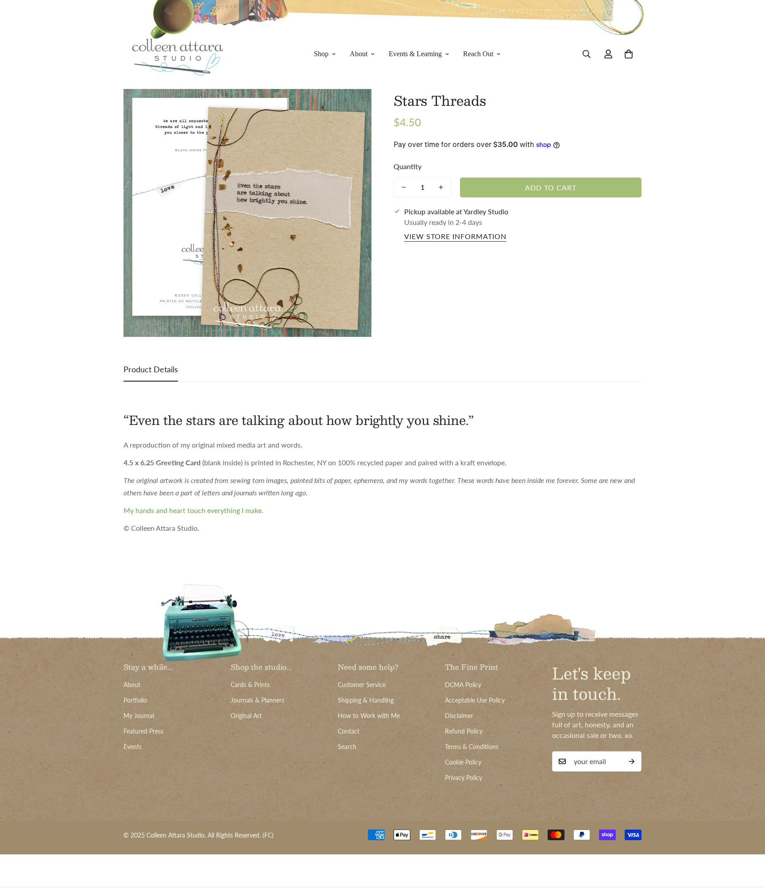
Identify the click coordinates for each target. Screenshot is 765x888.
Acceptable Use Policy (475, 700)
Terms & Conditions (471, 746)
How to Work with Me (369, 715)
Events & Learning (415, 54)
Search (347, 746)
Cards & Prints (250, 684)
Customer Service (362, 684)
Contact (348, 731)
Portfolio (135, 700)
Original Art (246, 715)
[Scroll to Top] (748, 840)
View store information (455, 236)
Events (133, 746)
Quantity (407, 166)
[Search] (586, 54)
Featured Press (143, 731)
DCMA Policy (463, 684)
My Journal (139, 715)
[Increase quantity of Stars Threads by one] (441, 187)
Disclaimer (459, 715)
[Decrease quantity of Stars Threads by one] (403, 187)
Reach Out (478, 54)
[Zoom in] (353, 108)
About (358, 54)
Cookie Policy (463, 762)
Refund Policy (464, 731)
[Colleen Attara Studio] (178, 54)
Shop (321, 54)
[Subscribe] (631, 761)
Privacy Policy (463, 777)
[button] (628, 54)
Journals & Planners (257, 700)
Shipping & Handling (366, 700)
